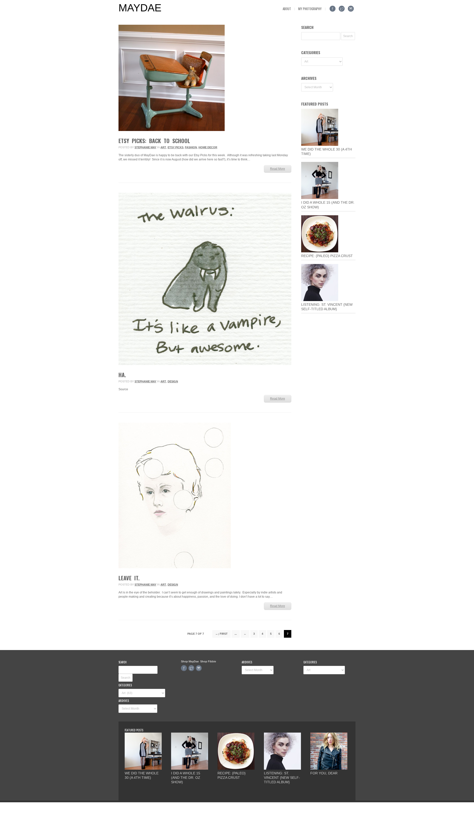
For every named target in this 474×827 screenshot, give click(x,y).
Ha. (122, 375)
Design (173, 381)
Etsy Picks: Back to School (154, 141)
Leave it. (129, 578)
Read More (277, 169)
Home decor (207, 147)
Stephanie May (145, 147)
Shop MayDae (190, 661)
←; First (221, 633)
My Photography (310, 8)
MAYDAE (139, 7)
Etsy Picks (175, 147)
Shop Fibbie (208, 661)
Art (163, 147)
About (287, 8)
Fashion (191, 147)
